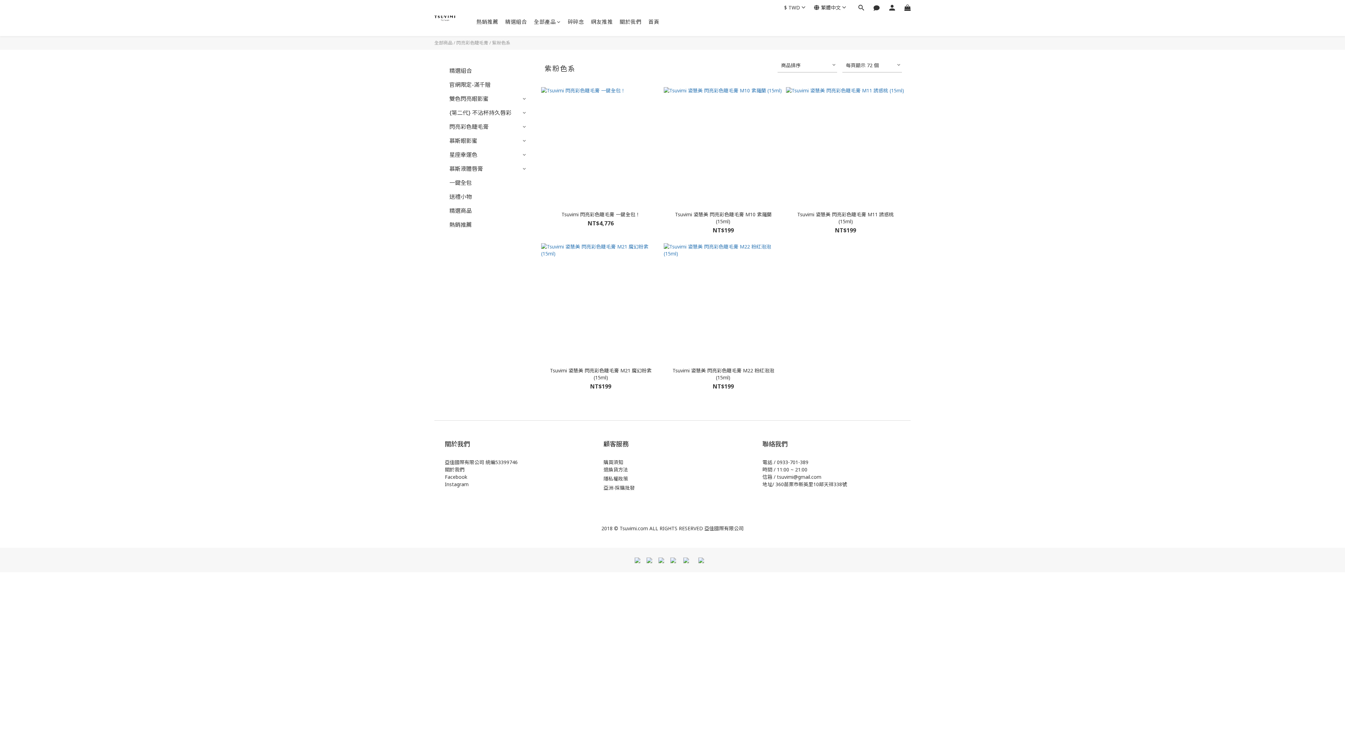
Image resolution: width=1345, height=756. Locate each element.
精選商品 (460, 211)
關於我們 (630, 21)
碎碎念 (576, 21)
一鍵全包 (460, 183)
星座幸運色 (463, 155)
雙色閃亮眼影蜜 (469, 99)
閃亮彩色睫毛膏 (472, 43)
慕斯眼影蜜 (463, 141)
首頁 (653, 21)
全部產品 (545, 21)
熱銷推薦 (487, 21)
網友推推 (602, 21)
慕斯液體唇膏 (466, 169)
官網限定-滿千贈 (470, 85)
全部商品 (443, 43)
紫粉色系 (501, 43)
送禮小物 (460, 197)
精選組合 (516, 21)
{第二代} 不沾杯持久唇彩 (480, 113)
